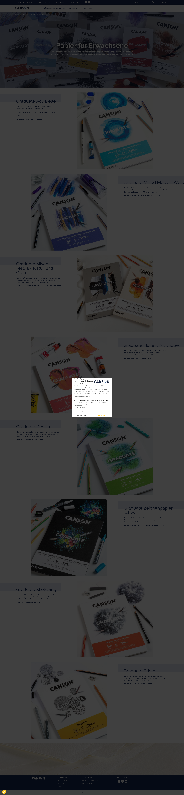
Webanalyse (78, 405)
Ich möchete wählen (82, 415)
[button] (4, 791)
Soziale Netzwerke (80, 407)
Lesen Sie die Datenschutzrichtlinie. (83, 396)
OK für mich (102, 415)
